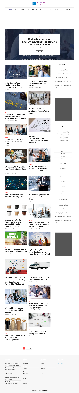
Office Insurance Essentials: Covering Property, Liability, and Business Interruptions (39, 224)
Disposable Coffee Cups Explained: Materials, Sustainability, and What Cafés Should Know (14, 223)
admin (41, 47)
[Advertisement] (39, 20)
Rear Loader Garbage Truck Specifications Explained (39, 278)
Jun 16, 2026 (31, 173)
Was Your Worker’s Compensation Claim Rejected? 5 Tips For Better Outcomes (38, 139)
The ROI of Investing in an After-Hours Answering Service (38, 83)
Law (40, 9)
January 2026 (63, 166)
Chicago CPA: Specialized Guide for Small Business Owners (14, 141)
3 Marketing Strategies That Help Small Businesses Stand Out (15, 169)
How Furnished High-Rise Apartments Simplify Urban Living (39, 111)
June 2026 (63, 156)
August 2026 (63, 151)
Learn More (39, 51)
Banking (16, 9)
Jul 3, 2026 (7, 120)
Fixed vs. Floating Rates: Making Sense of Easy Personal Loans (37, 333)
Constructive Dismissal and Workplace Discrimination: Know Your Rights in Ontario (15, 116)
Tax (61, 9)
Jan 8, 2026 (31, 309)
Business (22, 9)
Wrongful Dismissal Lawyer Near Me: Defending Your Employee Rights (39, 305)
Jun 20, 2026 (31, 144)
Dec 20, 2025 (7, 341)
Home (10, 9)
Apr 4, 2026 (7, 173)
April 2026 (63, 158)
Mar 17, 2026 (7, 228)
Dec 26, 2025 (31, 338)
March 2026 (63, 161)
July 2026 (63, 153)
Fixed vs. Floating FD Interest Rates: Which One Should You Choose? (16, 251)
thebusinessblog (45, 390)
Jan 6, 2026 (7, 314)
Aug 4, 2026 (35, 47)
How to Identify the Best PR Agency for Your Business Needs (39, 197)
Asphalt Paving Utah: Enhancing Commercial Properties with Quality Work (39, 252)
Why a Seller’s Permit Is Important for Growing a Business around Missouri (38, 168)
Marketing (50, 9)
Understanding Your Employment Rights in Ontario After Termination (39, 41)
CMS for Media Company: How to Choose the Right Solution (14, 310)
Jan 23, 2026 (31, 281)
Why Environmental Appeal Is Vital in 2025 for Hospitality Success (15, 337)
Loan (44, 9)
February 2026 (63, 163)
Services (56, 9)
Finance (28, 9)
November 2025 (63, 171)
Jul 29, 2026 (31, 87)
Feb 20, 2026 (7, 256)
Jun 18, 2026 (7, 145)
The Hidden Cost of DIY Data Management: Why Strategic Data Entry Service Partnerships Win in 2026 (15, 281)
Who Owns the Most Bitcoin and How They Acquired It (15, 195)
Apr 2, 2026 (31, 201)
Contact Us (67, 9)
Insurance (34, 9)
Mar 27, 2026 (7, 198)
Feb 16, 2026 (31, 256)
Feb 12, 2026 (7, 286)
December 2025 (63, 168)
